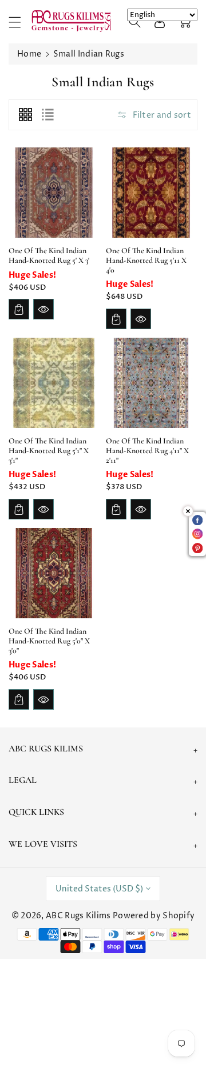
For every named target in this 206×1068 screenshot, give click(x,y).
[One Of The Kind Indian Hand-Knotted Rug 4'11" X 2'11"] (151, 383)
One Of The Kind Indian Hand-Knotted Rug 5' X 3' (49, 255)
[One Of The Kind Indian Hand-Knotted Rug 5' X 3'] (54, 192)
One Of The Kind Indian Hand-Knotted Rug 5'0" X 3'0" (49, 640)
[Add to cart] (19, 309)
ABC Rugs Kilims (78, 915)
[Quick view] (43, 309)
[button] (20, 22)
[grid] (25, 115)
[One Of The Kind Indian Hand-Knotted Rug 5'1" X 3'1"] (54, 383)
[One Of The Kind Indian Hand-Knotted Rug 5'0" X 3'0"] (54, 573)
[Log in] (159, 21)
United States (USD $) (99, 888)
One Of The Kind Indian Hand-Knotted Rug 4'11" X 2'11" (147, 450)
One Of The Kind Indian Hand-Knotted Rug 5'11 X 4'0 (146, 260)
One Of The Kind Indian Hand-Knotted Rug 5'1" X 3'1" (49, 450)
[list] (47, 115)
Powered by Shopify (154, 915)
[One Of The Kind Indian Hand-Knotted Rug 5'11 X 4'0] (151, 192)
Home (29, 54)
